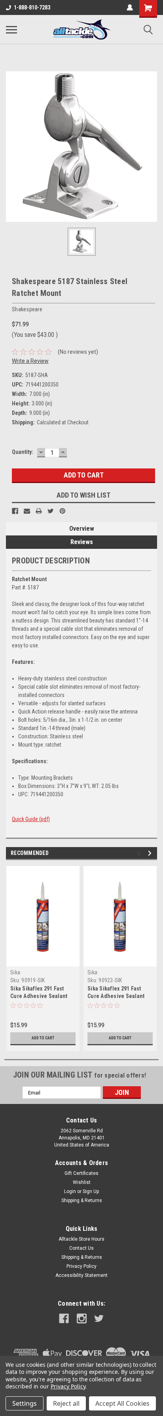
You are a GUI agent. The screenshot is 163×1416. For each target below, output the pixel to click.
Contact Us (81, 1248)
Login (70, 1191)
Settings (24, 1403)
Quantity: (22, 452)
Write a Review (30, 361)
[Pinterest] (62, 511)
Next (151, 853)
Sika (15, 972)
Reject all (66, 1403)
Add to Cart (43, 1038)
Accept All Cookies (122, 1403)
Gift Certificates (81, 1173)
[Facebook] (15, 511)
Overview (81, 528)
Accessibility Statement (81, 1275)
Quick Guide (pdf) (31, 819)
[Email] (27, 511)
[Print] (39, 511)
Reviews (81, 542)
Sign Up (91, 1191)
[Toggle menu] (11, 29)
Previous (140, 853)
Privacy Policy (81, 1266)
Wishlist (82, 1182)
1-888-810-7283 (32, 7)
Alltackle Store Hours (81, 1239)
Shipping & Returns (81, 1200)
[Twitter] (50, 511)
